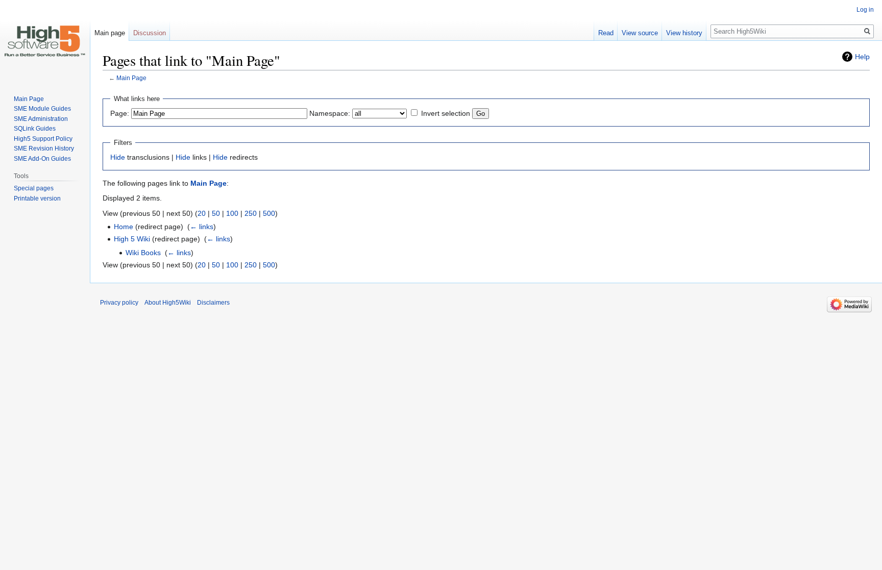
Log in (865, 9)
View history (684, 33)
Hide (117, 157)
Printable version (37, 198)
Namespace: (329, 113)
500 (269, 213)
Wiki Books (143, 253)
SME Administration (41, 118)
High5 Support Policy (43, 138)
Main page (109, 33)
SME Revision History (44, 148)
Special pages (34, 188)
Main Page (131, 78)
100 (232, 213)
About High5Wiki (167, 302)
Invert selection (445, 113)
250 (250, 213)
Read (606, 33)
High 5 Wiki (132, 239)
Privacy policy (119, 302)
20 (202, 213)
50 (216, 213)
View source (640, 33)
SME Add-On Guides (42, 158)
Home (123, 226)
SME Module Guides (42, 108)
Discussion (149, 33)
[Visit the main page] (45, 41)
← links (201, 226)
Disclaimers (213, 302)
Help (862, 57)
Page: (119, 113)
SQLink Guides (35, 128)
